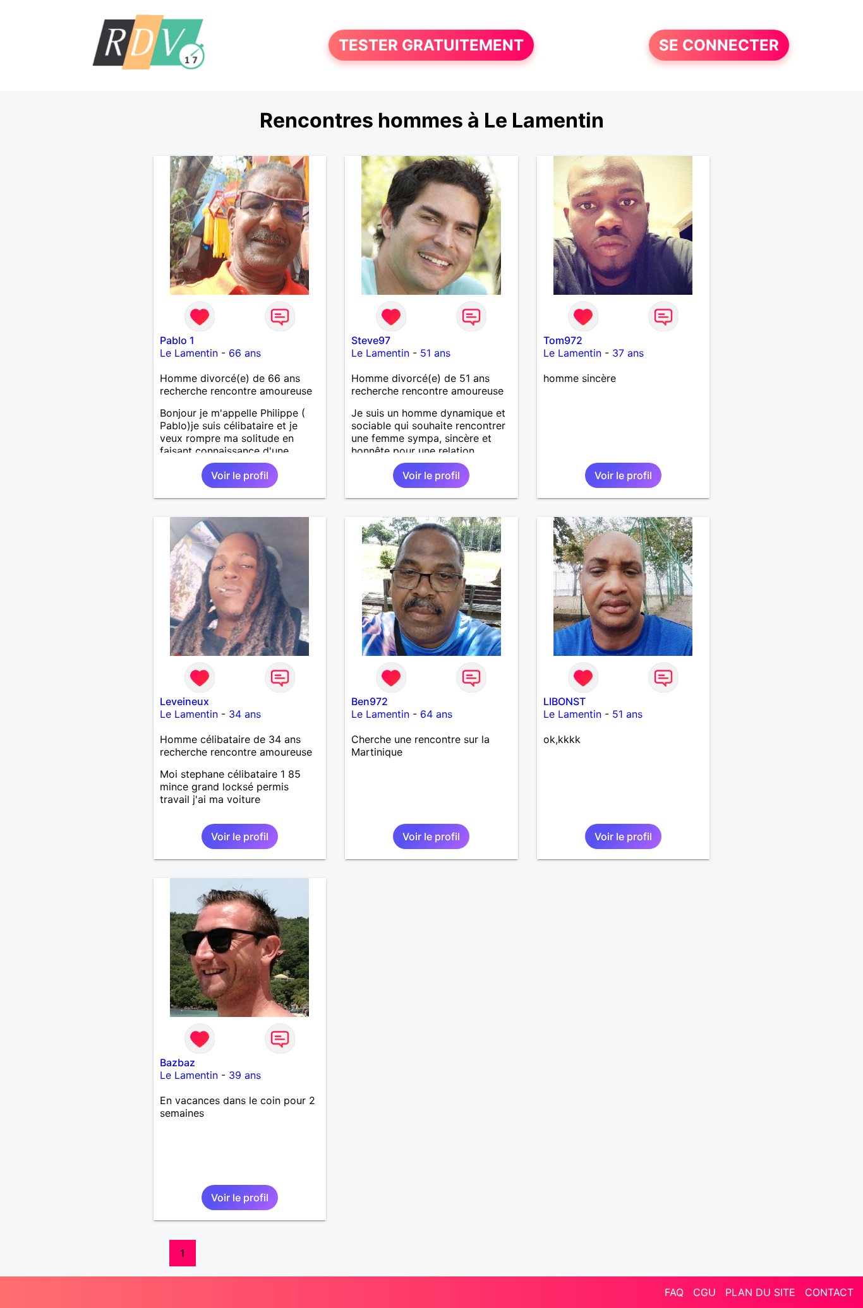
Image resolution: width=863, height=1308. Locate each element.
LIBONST (564, 701)
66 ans (245, 353)
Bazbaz (177, 1062)
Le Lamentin (189, 353)
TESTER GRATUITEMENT (431, 45)
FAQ (674, 1292)
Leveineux (184, 701)
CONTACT (829, 1292)
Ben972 (369, 701)
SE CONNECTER (719, 45)
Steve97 (370, 340)
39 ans (245, 1075)
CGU (704, 1292)
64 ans (436, 714)
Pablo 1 (177, 340)
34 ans (245, 714)
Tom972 (562, 340)
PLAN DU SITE (760, 1292)
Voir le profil (240, 475)
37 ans (628, 353)
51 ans (435, 353)
